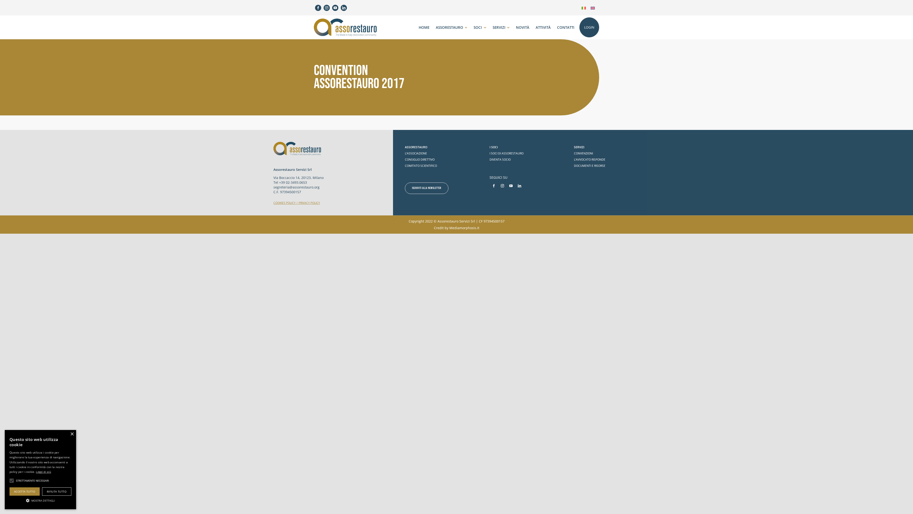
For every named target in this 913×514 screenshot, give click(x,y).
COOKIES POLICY (284, 203)
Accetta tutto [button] (24, 491)
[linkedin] (344, 8)
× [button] (72, 434)
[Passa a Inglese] (592, 7)
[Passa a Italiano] (583, 7)
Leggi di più (43, 472)
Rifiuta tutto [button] (57, 491)
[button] (40, 500)
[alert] (40, 469)
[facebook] (318, 8)
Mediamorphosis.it (464, 228)
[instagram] (327, 8)
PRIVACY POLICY (309, 203)
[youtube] (335, 8)
